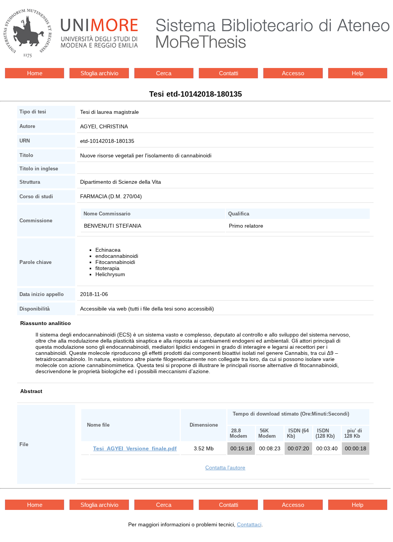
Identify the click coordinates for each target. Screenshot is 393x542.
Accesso (293, 73)
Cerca (163, 73)
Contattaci (249, 524)
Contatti (228, 73)
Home (34, 73)
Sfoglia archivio (99, 73)
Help (357, 73)
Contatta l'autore (225, 467)
